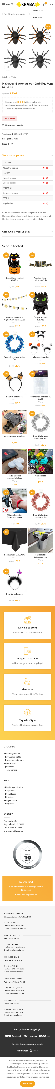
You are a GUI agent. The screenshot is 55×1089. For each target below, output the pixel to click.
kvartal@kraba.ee (17, 950)
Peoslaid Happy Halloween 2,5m (40, 279)
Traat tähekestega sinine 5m (14, 358)
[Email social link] (12, 144)
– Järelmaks (9, 766)
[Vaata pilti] (7, 67)
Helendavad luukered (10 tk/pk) (40, 398)
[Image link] (27, 854)
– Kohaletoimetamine (14, 760)
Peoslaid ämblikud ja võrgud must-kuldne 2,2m (14, 319)
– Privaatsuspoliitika (12, 757)
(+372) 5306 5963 (17, 925)
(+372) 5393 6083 (17, 969)
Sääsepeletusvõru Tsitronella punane (14, 516)
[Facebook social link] (8, 144)
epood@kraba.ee (29, 894)
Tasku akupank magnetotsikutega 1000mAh (14, 478)
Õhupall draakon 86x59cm (41, 319)
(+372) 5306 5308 (18, 947)
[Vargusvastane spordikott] (14, 422)
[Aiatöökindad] (40, 461)
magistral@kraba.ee (18, 928)
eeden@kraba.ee (16, 971)
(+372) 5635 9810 (17, 1012)
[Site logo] (28, 4)
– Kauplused (9, 790)
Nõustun (27, 1083)
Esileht (5, 77)
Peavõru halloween (14, 397)
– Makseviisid (10, 763)
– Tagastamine (10, 770)
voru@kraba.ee (16, 1015)
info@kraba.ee (16, 831)
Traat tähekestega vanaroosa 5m (40, 516)
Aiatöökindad (40, 476)
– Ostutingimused (12, 753)
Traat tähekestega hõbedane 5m (40, 437)
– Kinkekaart (9, 797)
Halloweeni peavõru (40, 357)
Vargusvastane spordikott (14, 436)
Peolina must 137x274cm (14, 555)
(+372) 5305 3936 (17, 990)
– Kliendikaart (10, 794)
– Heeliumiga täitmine (13, 787)
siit (41, 219)
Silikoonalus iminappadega (40, 556)
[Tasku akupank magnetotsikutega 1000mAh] (14, 461)
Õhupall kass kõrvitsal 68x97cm (14, 279)
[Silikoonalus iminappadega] (40, 540)
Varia (13, 77)
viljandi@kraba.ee (17, 993)
